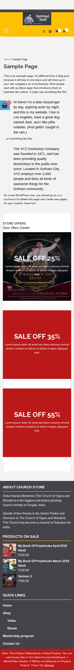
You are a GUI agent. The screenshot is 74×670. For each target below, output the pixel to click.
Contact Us (11, 643)
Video (11, 621)
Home (7, 59)
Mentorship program (18, 636)
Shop (7, 613)
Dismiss (49, 665)
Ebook (12, 628)
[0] (57, 31)
